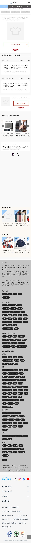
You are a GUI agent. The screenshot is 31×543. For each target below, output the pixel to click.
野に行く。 (5, 469)
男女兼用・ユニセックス (8, 406)
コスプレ (4, 460)
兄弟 (22, 448)
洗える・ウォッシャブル (8, 360)
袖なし (26, 390)
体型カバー (20, 393)
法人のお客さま (7, 491)
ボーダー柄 (21, 416)
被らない (4, 376)
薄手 (5, 390)
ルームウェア (14, 343)
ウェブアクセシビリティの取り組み (11, 511)
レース (22, 419)
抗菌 (5, 363)
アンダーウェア (6, 339)
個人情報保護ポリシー (8, 515)
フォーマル (5, 429)
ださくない (22, 376)
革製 (5, 423)
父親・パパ (11, 448)
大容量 (14, 383)
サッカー (10, 325)
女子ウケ (20, 396)
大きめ (16, 380)
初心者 (20, 445)
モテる (14, 396)
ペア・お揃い (10, 403)
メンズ (3, 6)
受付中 (5, 11)
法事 (25, 318)
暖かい (26, 370)
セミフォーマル (6, 308)
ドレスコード (13, 308)
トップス (4, 336)
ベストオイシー (17, 467)
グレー (18, 435)
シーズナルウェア (6, 346)
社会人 (9, 452)
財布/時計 (24, 339)
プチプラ (22, 400)
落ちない (21, 373)
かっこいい (20, 426)
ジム (10, 321)
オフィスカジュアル (12, 305)
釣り (16, 328)
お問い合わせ (5, 507)
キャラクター (5, 455)
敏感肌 (26, 393)
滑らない (10, 370)
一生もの (11, 400)
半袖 (10, 390)
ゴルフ (4, 325)
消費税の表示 (15, 507)
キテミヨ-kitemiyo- (7, 143)
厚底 (10, 396)
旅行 (15, 315)
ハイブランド (5, 400)
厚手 (26, 386)
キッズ (11, 6)
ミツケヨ (18, 469)
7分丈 (4, 393)
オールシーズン (6, 297)
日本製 (9, 393)
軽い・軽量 (20, 383)
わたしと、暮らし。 (7, 467)
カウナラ (12, 469)
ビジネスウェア (21, 336)
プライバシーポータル (22, 515)
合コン (9, 315)
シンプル (20, 423)
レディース (19, 6)
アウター (10, 336)
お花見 (12, 311)
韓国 (15, 393)
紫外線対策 (5, 380)
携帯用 (14, 386)
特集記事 (25, 11)
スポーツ (4, 321)
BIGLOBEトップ (6, 527)
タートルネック (11, 412)
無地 (10, 423)
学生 (15, 452)
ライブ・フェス (6, 311)
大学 (25, 315)
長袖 (15, 390)
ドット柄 (17, 419)
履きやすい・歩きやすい (13, 373)
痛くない (17, 376)
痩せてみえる (10, 376)
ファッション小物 (6, 343)
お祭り (17, 311)
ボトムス (15, 336)
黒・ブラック (12, 435)
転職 (19, 305)
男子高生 (10, 445)
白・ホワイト (5, 435)
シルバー (4, 439)
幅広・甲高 (20, 390)
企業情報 (5, 496)
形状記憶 (16, 363)
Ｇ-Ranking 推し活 (20, 470)
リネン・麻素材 (14, 416)
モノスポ (25, 467)
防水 (15, 357)
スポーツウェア (21, 343)
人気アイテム (15, 11)
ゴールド (10, 439)
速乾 (20, 357)
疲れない (21, 370)
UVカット (5, 357)
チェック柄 (5, 419)
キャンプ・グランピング (8, 328)
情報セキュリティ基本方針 (9, 523)
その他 (13, 346)
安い (17, 400)
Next (28, 126)
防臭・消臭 (16, 360)
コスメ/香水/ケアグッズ (22, 346)
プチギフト (5, 448)
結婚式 (20, 318)
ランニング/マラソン (17, 321)
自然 (5, 426)
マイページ (27, 6)
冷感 (10, 357)
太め (5, 383)
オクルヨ (19, 465)
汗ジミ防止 (10, 363)
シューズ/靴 (13, 339)
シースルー (18, 412)
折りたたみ (20, 386)
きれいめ (10, 426)
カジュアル (25, 423)
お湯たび (24, 465)
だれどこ (13, 465)
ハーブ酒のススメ (10, 470)
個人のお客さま (7, 486)
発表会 (4, 318)
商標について (22, 523)
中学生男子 (15, 445)
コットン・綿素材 (6, 416)
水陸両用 (22, 360)
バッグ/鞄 (19, 339)
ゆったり (10, 383)
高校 (20, 315)
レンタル (4, 396)
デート (4, 315)
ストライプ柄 (11, 419)
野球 (15, 325)
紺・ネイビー (24, 435)
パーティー (19, 308)
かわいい (15, 423)
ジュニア (4, 445)
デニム (4, 412)
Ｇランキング (6, 465)
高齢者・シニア (21, 452)
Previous (3, 126)
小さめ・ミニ (22, 380)
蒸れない (16, 370)
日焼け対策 (11, 380)
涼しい (4, 373)
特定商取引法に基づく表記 (20, 519)
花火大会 (23, 311)
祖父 (17, 448)
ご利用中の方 (6, 501)
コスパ (4, 403)
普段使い (15, 426)
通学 (10, 318)
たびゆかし (23, 469)
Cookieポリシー (6, 519)
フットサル (25, 321)
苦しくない (5, 370)
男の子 (4, 452)
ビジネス (4, 305)
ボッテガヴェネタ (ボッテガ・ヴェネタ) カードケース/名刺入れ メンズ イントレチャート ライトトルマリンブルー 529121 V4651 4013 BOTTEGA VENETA (15, 148)
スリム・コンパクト (7, 386)
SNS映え (17, 403)
